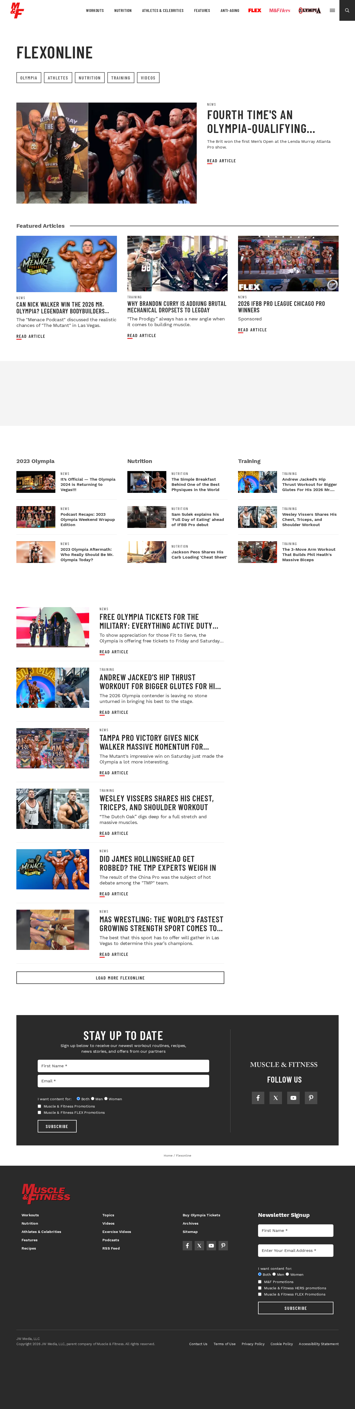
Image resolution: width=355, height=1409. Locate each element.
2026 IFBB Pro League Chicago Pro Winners (281, 307)
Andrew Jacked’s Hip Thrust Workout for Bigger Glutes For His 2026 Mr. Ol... (309, 487)
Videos (148, 77)
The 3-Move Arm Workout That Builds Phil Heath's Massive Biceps (309, 554)
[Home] (17, 16)
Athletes (58, 77)
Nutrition (123, 10)
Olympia (309, 10)
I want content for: (54, 1099)
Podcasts (110, 1240)
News (211, 104)
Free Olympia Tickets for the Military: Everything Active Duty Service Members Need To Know (156, 625)
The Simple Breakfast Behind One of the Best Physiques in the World (196, 484)
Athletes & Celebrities (163, 10)
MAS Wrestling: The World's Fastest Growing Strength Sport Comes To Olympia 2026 (161, 928)
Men (99, 1099)
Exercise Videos (116, 1232)
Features (202, 10)
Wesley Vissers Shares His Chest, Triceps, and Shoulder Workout (309, 519)
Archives (191, 1223)
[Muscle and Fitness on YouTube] (293, 1098)
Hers (279, 10)
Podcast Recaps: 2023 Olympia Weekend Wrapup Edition (88, 519)
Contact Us (198, 1344)
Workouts (95, 10)
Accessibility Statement (319, 1344)
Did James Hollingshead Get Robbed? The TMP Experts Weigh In (158, 863)
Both (85, 1099)
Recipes (29, 1248)
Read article (221, 160)
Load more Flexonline (120, 978)
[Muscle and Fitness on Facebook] (258, 1098)
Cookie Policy (282, 1344)
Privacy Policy (253, 1344)
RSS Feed (111, 1248)
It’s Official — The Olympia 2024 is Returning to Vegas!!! (88, 484)
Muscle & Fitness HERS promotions (295, 1288)
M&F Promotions (278, 1282)
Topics (108, 1215)
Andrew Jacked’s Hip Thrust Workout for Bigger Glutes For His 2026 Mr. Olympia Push (159, 686)
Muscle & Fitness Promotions (69, 1106)
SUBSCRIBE (57, 1126)
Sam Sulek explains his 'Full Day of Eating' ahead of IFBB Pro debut (198, 519)
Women (115, 1099)
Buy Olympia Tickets (201, 1215)
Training (120, 77)
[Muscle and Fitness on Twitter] (275, 1098)
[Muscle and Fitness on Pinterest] (311, 1098)
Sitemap (190, 1232)
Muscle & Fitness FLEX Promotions (74, 1112)
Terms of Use (225, 1344)
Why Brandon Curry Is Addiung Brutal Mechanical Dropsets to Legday (177, 307)
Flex (255, 10)
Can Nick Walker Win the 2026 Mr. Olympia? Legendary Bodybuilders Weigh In (60, 310)
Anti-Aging (230, 10)
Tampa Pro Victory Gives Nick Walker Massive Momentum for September (151, 746)
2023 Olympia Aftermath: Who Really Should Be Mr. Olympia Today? (87, 554)
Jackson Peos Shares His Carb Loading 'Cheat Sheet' (199, 554)
